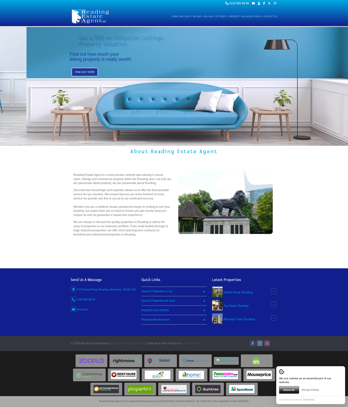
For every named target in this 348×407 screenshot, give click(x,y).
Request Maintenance (155, 319)
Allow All (289, 389)
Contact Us (270, 16)
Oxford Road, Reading (238, 292)
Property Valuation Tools (245, 16)
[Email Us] (253, 3)
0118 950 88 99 (238, 3)
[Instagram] (275, 3)
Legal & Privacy (121, 343)
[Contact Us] (259, 3)
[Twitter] (269, 3)
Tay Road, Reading (236, 305)
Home (175, 16)
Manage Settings (310, 389)
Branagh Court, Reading (239, 319)
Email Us (82, 309)
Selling (208, 16)
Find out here (85, 81)
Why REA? (185, 16)
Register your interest (155, 310)
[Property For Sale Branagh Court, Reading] (217, 318)
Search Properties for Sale (158, 300)
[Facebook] (264, 3)
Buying (197, 16)
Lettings (220, 16)
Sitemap (139, 343)
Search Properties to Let (156, 291)
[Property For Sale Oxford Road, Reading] (217, 291)
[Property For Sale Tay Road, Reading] (217, 305)
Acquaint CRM (191, 343)
